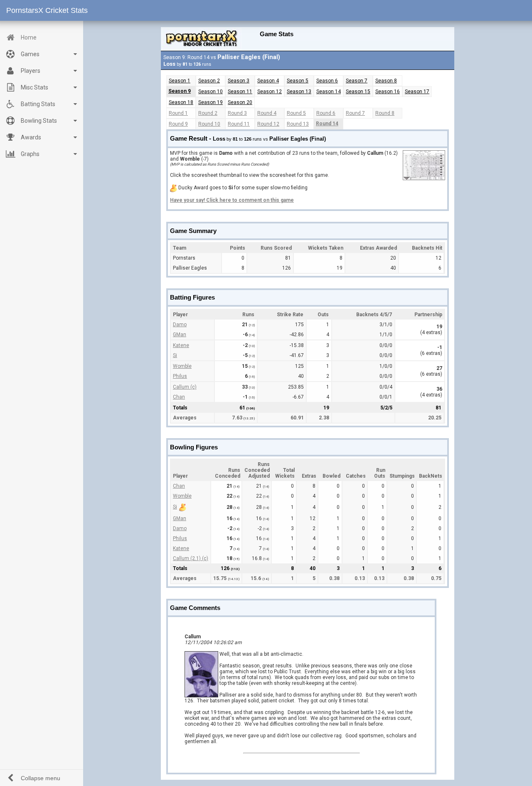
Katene (181, 345)
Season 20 (240, 102)
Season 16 (387, 91)
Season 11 (240, 91)
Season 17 (417, 91)
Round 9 (178, 124)
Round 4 (266, 113)
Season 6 (327, 81)
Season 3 (238, 81)
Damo (180, 324)
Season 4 (268, 81)
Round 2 (207, 113)
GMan (179, 334)
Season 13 (299, 91)
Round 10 (209, 124)
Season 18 (181, 102)
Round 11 (239, 124)
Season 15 (358, 91)
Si (175, 355)
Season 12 (269, 91)
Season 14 (328, 91)
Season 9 (179, 91)
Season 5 (297, 81)
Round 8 (384, 113)
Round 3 (237, 113)
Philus (180, 376)
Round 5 (296, 113)
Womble (182, 366)
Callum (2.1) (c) (190, 558)
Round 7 (355, 113)
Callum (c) (185, 387)
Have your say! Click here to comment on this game (232, 200)
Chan (179, 397)
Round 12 (268, 124)
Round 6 (325, 113)
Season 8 (386, 81)
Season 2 (209, 81)
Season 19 (210, 102)
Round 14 (327, 123)
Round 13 (298, 124)
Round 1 (178, 113)
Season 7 (356, 81)
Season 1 (179, 81)
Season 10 (210, 91)
